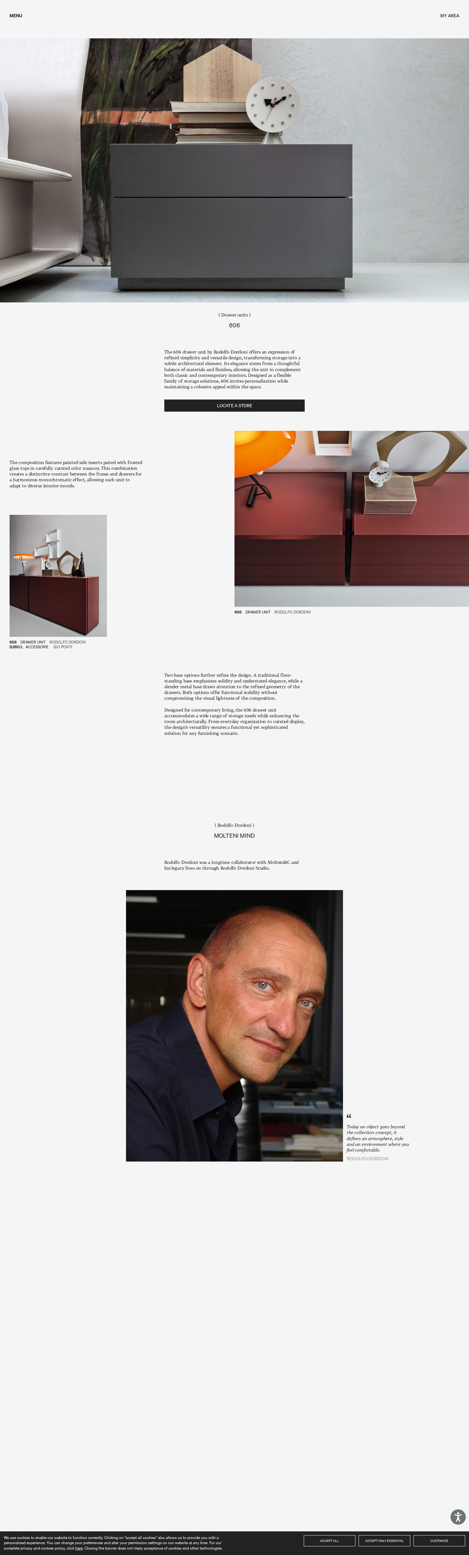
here (79, 1548)
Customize (439, 1540)
